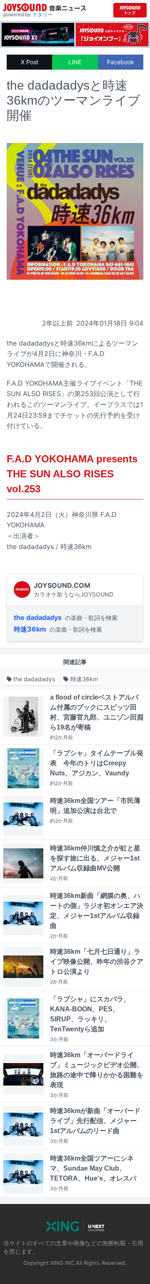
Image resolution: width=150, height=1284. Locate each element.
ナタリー (42, 14)
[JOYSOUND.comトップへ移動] (130, 10)
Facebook (120, 61)
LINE (74, 61)
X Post (29, 61)
